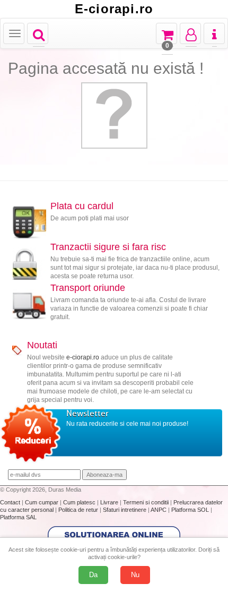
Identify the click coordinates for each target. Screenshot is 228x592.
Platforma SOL (190, 510)
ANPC (158, 510)
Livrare (110, 502)
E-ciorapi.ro (114, 9)
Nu (135, 575)
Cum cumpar (42, 502)
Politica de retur (79, 510)
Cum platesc (80, 502)
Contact (11, 502)
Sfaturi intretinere (125, 510)
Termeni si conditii (146, 502)
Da (93, 575)
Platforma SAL (18, 517)
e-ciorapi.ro (82, 357)
